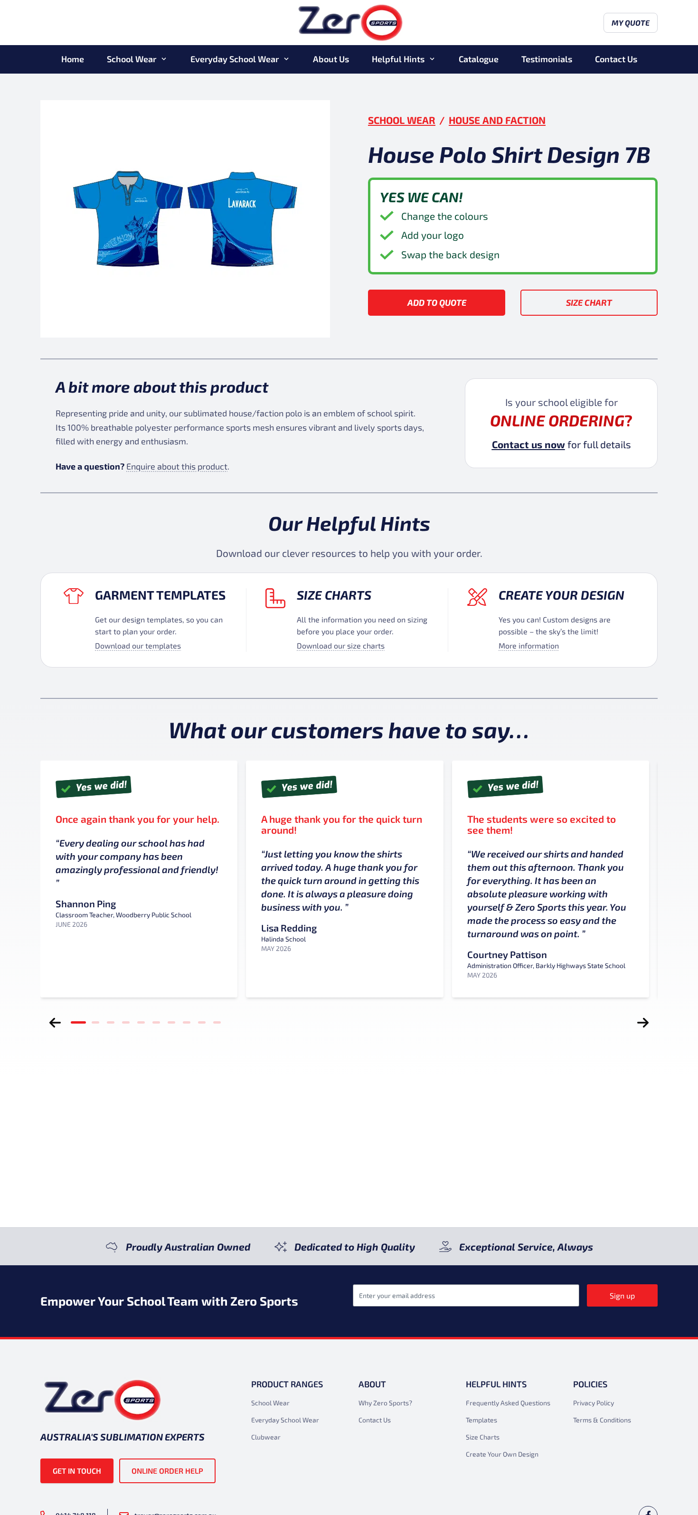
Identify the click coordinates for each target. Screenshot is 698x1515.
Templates (481, 1420)
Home (72, 59)
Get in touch (77, 1470)
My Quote (631, 22)
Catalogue (479, 59)
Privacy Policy (593, 1403)
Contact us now (528, 444)
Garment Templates (160, 594)
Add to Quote (436, 302)
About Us (331, 59)
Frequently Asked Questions (508, 1403)
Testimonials (546, 59)
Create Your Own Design (502, 1454)
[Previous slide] (55, 1023)
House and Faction (497, 120)
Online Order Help (167, 1470)
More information (529, 645)
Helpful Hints (398, 59)
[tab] (78, 1023)
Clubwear (266, 1437)
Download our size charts (341, 645)
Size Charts (334, 594)
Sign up (622, 1295)
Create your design (561, 594)
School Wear (131, 59)
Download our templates (138, 645)
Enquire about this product (176, 466)
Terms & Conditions (602, 1420)
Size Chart (589, 302)
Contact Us (616, 59)
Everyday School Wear (234, 59)
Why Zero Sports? (385, 1403)
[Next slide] (643, 1023)
